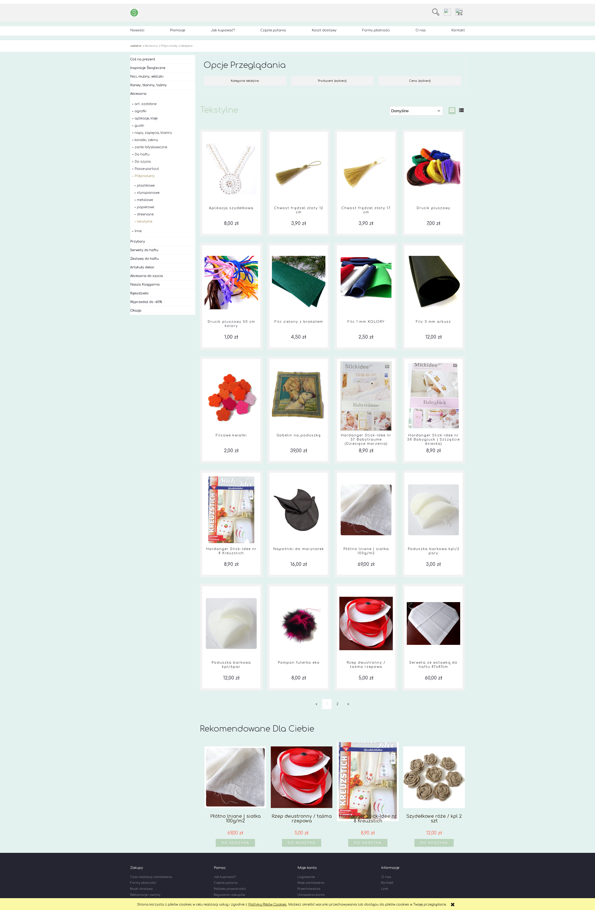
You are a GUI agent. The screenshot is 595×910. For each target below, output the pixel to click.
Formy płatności (143, 882)
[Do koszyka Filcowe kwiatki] (231, 359)
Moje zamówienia (311, 882)
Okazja (135, 310)
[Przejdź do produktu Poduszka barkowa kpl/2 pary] (433, 510)
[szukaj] (435, 12)
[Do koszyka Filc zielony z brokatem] (298, 245)
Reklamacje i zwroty (145, 895)
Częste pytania (226, 882)
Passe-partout (147, 169)
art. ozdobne (145, 104)
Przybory (137, 241)
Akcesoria (138, 94)
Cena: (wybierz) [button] (420, 80)
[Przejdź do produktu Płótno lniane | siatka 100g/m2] (366, 510)
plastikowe (146, 185)
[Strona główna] (134, 13)
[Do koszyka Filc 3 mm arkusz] (433, 245)
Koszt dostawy (141, 888)
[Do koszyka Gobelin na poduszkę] (298, 359)
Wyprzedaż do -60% (146, 302)
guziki (139, 125)
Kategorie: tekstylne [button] (245, 80)
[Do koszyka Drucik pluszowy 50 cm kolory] (231, 245)
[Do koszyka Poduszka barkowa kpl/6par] (231, 586)
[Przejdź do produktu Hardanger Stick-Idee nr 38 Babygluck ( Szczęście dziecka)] (433, 396)
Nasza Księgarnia (145, 284)
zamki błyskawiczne (151, 147)
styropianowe (148, 193)
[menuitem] (137, 30)
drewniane (145, 214)
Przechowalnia (309, 888)
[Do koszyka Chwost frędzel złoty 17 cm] (366, 131)
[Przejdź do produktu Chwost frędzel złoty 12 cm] (298, 169)
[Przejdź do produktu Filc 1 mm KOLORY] (366, 282)
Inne (138, 231)
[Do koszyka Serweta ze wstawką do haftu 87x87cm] (433, 586)
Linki (384, 888)
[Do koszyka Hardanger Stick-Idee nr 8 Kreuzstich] (231, 472)
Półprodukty (145, 176)
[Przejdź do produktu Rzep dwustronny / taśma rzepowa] (366, 623)
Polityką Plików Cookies (267, 904)
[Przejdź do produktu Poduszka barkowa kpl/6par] (231, 623)
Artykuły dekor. (142, 267)
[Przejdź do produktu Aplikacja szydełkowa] (231, 169)
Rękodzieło (139, 293)
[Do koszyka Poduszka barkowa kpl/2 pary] (433, 472)
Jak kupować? (225, 877)
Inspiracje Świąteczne (147, 68)
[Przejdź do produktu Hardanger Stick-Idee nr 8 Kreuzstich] (231, 510)
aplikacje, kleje (146, 118)
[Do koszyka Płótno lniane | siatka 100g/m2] (366, 472)
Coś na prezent (142, 59)
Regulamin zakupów (229, 895)
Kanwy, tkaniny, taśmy (148, 85)
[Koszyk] (460, 12)
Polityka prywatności (230, 888)
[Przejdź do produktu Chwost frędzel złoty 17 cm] (366, 169)
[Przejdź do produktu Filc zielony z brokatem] (298, 282)
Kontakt (387, 882)
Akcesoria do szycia (146, 276)
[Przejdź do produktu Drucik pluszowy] (433, 169)
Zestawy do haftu (144, 258)
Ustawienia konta (311, 895)
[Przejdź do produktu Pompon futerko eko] (298, 623)
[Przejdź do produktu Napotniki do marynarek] (298, 510)
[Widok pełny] (461, 110)
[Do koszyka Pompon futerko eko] (298, 586)
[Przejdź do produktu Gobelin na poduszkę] (298, 396)
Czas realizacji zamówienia (151, 877)
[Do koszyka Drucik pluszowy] (433, 131)
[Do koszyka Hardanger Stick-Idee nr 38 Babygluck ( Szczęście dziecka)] (433, 359)
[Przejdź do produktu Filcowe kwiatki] (231, 396)
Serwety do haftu (144, 250)
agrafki (140, 111)
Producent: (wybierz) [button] (332, 80)
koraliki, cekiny (146, 140)
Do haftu (142, 154)
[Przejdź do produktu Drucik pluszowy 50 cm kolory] (231, 282)
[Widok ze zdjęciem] (452, 110)
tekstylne (144, 221)
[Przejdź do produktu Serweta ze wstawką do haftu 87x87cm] (433, 623)
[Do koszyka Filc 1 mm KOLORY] (366, 245)
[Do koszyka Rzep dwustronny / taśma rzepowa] (366, 586)
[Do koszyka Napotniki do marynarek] (298, 472)
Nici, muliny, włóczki (146, 76)
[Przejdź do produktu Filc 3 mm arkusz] (433, 282)
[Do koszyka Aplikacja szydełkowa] (231, 131)
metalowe (145, 200)
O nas (386, 877)
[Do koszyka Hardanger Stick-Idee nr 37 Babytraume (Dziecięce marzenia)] (366, 359)
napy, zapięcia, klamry (153, 133)
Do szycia (143, 161)
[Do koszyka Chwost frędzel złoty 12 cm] (298, 131)
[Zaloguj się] (447, 12)
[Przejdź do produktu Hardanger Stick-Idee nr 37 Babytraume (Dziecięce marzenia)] (366, 396)
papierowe (145, 207)
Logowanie (306, 877)
